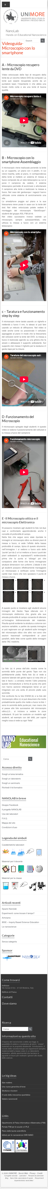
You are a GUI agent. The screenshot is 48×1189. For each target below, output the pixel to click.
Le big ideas (9, 1075)
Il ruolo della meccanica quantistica (16, 1094)
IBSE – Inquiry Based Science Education (20, 922)
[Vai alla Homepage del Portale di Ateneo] (24, 10)
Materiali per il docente (12, 861)
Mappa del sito (8, 822)
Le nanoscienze (9, 926)
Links (5, 1115)
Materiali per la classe (12, 878)
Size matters (7, 1082)
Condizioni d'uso (9, 827)
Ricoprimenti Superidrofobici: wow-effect (29, 1179)
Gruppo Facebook (10, 805)
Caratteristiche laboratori (13, 844)
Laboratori (22, 1175)
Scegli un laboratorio (11, 778)
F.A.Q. (4, 818)
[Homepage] (25, 28)
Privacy (32, 1173)
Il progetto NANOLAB (11, 809)
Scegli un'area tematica (12, 774)
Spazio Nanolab (9, 908)
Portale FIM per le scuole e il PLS (15, 1126)
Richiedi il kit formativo (12, 787)
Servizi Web (23, 1173)
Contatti (7, 997)
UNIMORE (12, 1173)
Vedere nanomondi (9, 1099)
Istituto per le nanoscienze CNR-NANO (17, 1135)
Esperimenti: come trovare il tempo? (18, 913)
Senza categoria (9, 941)
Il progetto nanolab (10, 1175)
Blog (6, 1178)
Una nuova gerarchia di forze (13, 1086)
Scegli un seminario (11, 783)
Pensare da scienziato (36, 1175)
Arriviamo (6, 917)
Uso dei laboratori (10, 813)
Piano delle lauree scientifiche (14, 1131)
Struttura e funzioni (9, 1090)
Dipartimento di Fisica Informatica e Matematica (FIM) (24, 1122)
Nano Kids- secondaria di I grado (21, 1178)
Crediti (39, 1173)
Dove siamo (9, 1003)
